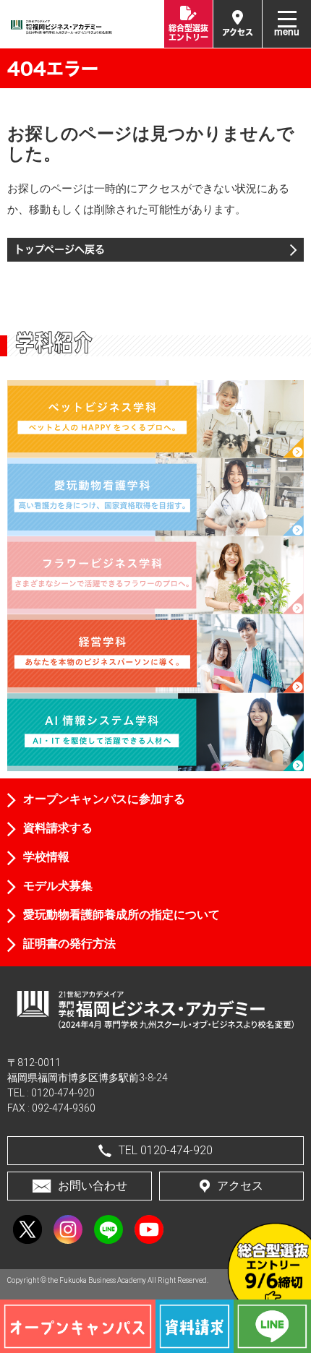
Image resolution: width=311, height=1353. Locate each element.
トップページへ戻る (59, 249)
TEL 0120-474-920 (166, 1150)
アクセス (240, 1186)
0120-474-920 (63, 1093)
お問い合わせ (92, 1186)
